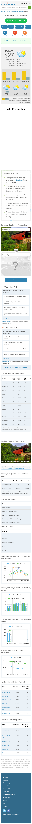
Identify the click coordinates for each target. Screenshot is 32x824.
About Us (5, 780)
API (4, 803)
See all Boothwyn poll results (16, 367)
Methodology (6, 783)
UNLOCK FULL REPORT (17, 20)
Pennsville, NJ (6, 692)
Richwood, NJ (6, 696)
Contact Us (6, 791)
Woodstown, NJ (6, 700)
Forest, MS (5, 745)
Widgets (5, 800)
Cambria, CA (6, 741)
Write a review (6, 321)
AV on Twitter (4, 810)
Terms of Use (6, 785)
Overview (4, 26)
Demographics (19, 26)
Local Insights (6, 797)
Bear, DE (4, 703)
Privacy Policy (6, 788)
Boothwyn (19, 11)
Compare (16, 280)
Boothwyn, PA (6, 713)
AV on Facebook (8, 810)
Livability (23, 3)
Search (3, 11)
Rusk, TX (5, 749)
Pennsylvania (11, 11)
